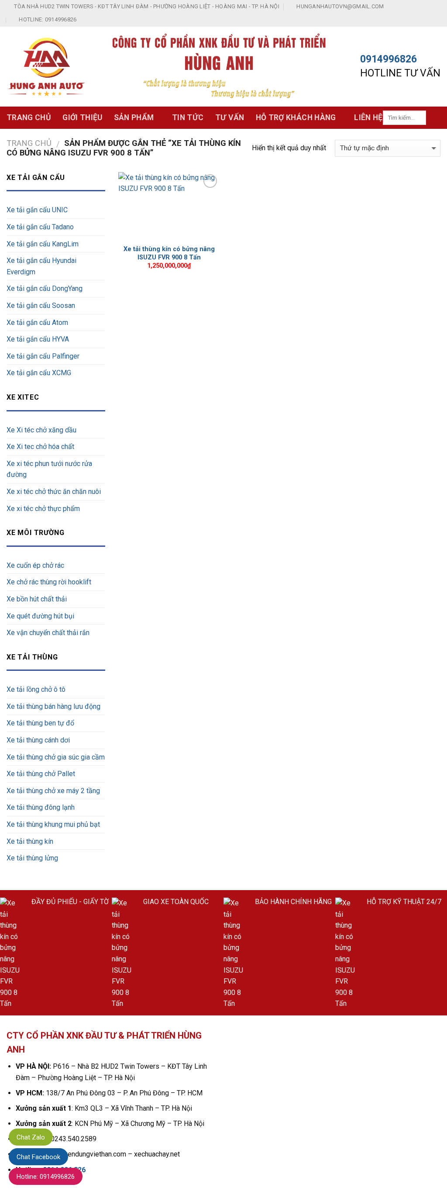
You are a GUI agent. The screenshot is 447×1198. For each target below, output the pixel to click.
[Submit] (433, 117)
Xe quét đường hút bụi (40, 616)
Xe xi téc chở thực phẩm (43, 508)
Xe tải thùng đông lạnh (41, 807)
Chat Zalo (31, 1137)
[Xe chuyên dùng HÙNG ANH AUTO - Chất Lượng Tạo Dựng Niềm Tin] (47, 66)
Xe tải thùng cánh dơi (38, 740)
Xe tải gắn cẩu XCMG (39, 373)
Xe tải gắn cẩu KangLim (43, 244)
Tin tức (187, 117)
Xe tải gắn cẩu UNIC (37, 210)
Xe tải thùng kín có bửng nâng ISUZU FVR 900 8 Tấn (169, 253)
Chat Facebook (38, 1157)
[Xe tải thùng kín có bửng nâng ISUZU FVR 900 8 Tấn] (169, 206)
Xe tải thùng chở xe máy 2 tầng (53, 791)
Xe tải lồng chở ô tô (36, 689)
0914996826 (388, 59)
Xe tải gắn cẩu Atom (37, 322)
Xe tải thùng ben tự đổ (40, 723)
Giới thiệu (82, 117)
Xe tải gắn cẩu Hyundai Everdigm (41, 266)
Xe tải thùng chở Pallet (41, 774)
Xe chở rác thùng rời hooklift (49, 582)
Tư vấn (229, 117)
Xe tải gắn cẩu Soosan (41, 305)
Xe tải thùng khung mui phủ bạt (53, 824)
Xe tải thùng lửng (32, 858)
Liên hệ (368, 117)
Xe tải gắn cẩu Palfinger (43, 356)
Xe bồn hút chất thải (37, 599)
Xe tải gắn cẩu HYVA (38, 339)
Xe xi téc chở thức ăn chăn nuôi (54, 491)
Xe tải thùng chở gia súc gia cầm (56, 757)
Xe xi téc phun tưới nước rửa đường (49, 469)
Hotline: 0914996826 (46, 1177)
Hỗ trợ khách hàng (296, 117)
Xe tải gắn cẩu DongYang (45, 288)
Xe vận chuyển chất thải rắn (48, 632)
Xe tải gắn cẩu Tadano (40, 227)
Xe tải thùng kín (30, 841)
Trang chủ (29, 117)
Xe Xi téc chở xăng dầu (41, 430)
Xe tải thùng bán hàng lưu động (53, 706)
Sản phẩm (134, 117)
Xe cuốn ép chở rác (35, 565)
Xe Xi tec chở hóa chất (40, 446)
